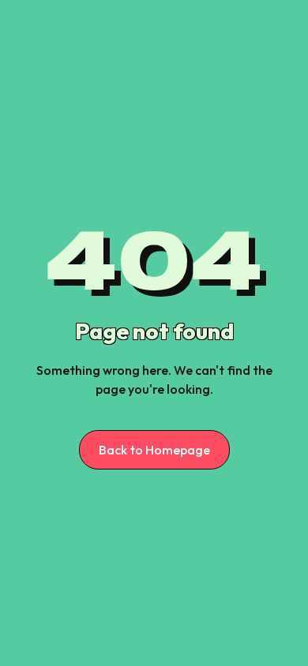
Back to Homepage (154, 450)
